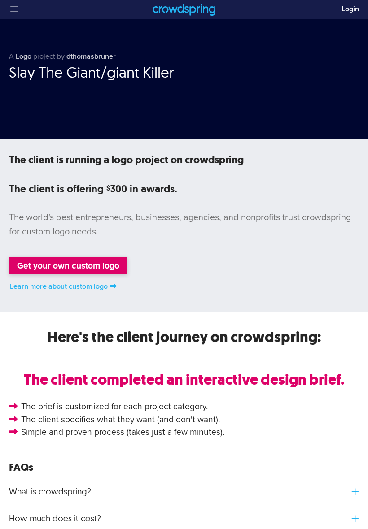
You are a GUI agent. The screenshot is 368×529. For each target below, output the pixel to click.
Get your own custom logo (68, 265)
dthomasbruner (91, 56)
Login (350, 8)
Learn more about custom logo (59, 286)
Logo (23, 56)
